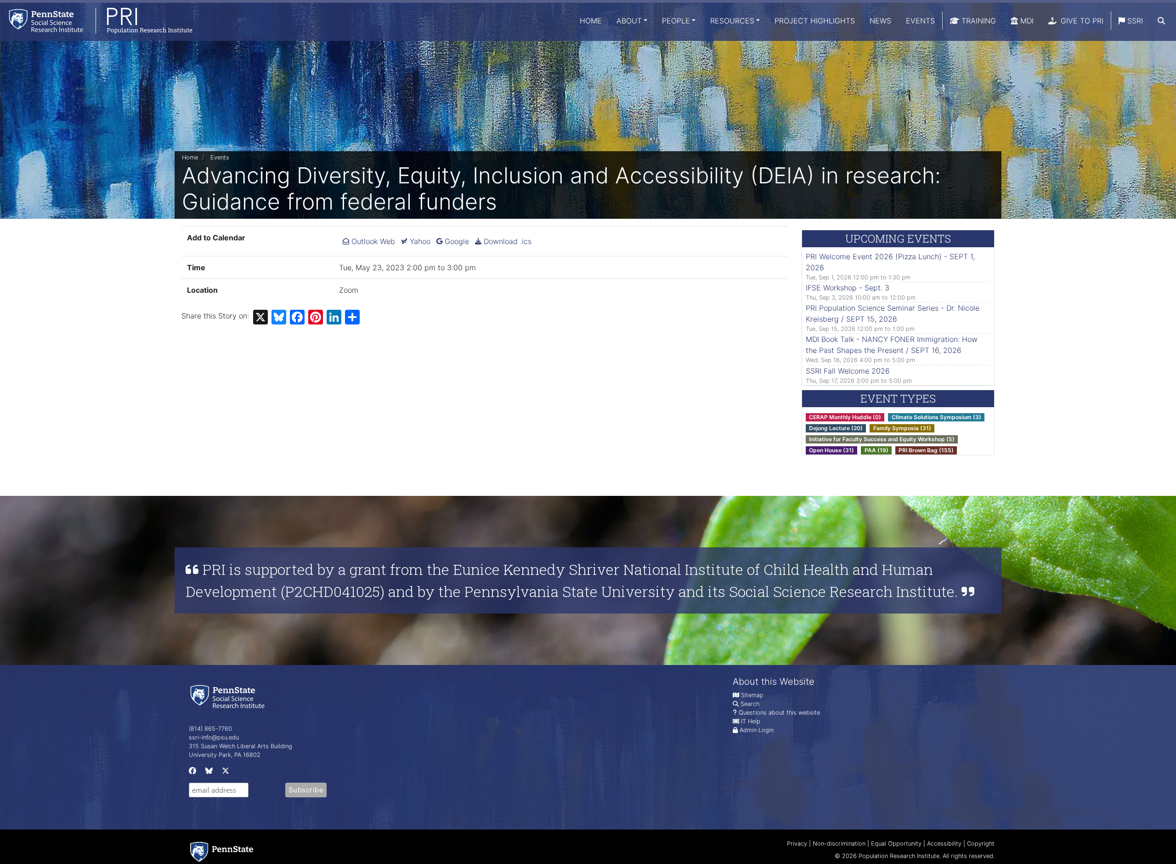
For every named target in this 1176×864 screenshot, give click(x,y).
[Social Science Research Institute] (229, 696)
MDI (1026, 20)
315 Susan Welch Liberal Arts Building (240, 746)
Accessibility (944, 843)
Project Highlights (815, 20)
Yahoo (418, 241)
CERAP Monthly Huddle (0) (845, 417)
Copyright (981, 843)
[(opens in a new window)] (191, 772)
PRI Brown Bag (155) (926, 450)
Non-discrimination (839, 843)
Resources (732, 20)
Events (920, 20)
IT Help (750, 721)
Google (455, 241)
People (676, 20)
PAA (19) (876, 450)
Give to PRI (1080, 20)
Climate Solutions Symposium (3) (936, 417)
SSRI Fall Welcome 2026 (848, 370)
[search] (1161, 20)
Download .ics (506, 241)
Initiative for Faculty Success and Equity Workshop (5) (882, 439)
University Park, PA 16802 (224, 754)
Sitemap (752, 695)
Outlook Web (372, 241)
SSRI (1134, 20)
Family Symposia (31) (902, 428)
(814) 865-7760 (210, 728)
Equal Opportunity (896, 843)
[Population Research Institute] (96, 20)
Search (750, 703)
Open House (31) (831, 450)
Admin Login (757, 730)
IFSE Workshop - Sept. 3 (847, 287)
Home (591, 20)
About (629, 20)
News (880, 20)
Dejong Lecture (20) (836, 428)
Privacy (797, 843)
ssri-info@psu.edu (214, 737)
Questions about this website (779, 712)
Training (977, 20)
